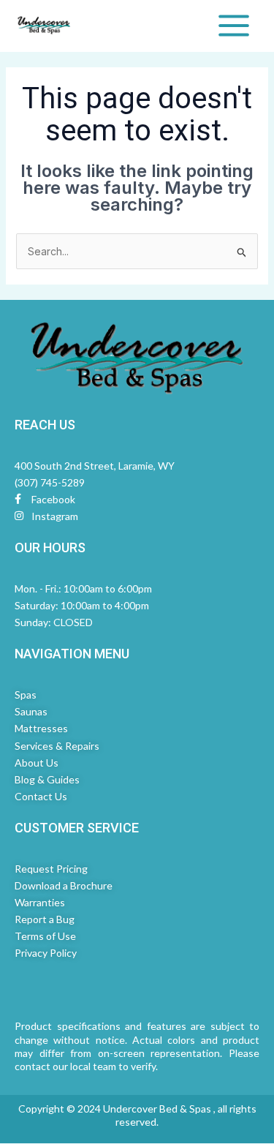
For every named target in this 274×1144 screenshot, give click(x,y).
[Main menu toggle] (233, 25)
